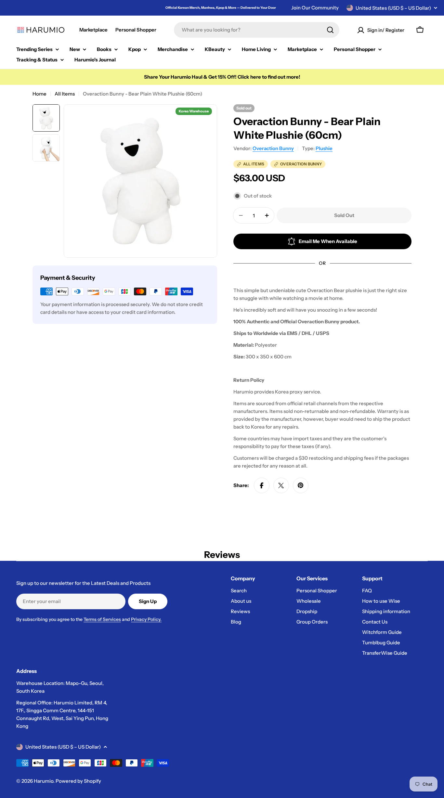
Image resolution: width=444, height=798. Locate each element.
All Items (65, 94)
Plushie (324, 148)
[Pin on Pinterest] (300, 485)
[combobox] (256, 30)
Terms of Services (102, 619)
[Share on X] (281, 485)
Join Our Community (315, 8)
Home (39, 94)
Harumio (43, 781)
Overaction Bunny (273, 148)
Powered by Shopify (78, 781)
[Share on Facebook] (261, 485)
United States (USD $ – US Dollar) (393, 8)
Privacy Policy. (146, 619)
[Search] (330, 30)
